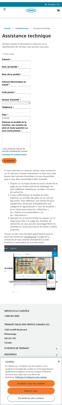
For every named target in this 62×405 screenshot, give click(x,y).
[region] (31, 381)
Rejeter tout (31, 390)
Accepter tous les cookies (31, 383)
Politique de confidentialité (14, 154)
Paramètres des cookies (31, 398)
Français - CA (53, 4)
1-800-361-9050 (11, 316)
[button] (56, 349)
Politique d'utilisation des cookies (31, 377)
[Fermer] (59, 361)
